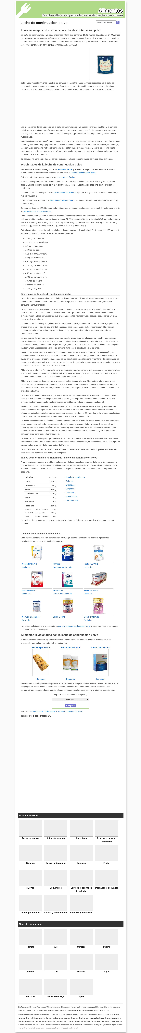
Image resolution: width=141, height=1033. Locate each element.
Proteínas (70, 493)
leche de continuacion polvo (83, 173)
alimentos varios (65, 169)
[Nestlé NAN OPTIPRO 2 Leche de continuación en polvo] (68, 579)
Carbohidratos (72, 500)
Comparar (40, 679)
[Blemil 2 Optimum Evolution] (98, 606)
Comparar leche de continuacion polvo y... (70, 694)
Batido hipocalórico (70, 647)
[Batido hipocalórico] (70, 676)
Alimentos (111, 11)
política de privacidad (60, 1028)
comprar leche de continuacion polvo (74, 626)
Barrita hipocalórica (41, 647)
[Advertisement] (55, 63)
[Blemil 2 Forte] (68, 606)
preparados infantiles (66, 177)
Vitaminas (70, 485)
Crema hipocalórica (100, 647)
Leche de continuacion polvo (44, 23)
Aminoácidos (71, 496)
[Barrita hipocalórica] (40, 676)
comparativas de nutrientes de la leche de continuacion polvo (55, 711)
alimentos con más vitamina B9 (37, 211)
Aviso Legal (74, 1028)
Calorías (69, 481)
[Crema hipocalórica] (100, 676)
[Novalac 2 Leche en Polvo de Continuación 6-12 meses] (37, 606)
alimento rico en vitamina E (66, 193)
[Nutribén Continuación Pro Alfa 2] (68, 553)
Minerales (70, 489)
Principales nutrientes (75, 477)
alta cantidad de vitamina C (62, 200)
